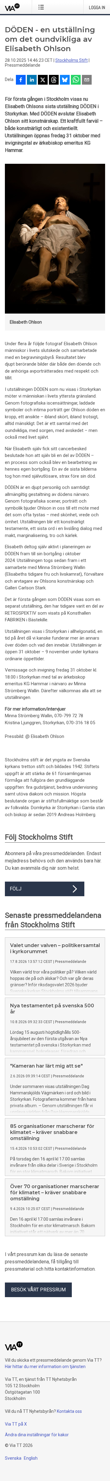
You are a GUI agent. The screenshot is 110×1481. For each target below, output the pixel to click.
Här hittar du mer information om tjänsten (45, 1366)
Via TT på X (16, 1424)
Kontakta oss (69, 1411)
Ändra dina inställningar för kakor (37, 1434)
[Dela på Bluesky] (65, 80)
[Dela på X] (43, 80)
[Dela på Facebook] (21, 80)
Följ (15, 889)
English (31, 1458)
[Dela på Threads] (54, 80)
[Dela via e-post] (87, 80)
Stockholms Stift (71, 60)
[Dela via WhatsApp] (76, 80)
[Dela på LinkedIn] (32, 80)
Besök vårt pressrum (38, 1290)
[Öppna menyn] (42, 7)
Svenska (13, 1458)
